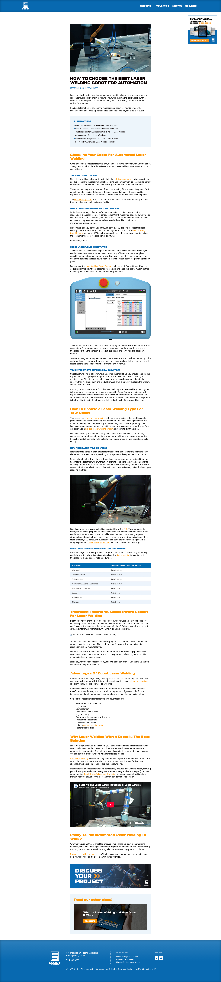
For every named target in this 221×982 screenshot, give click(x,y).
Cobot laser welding (79, 758)
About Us (177, 6)
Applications (163, 6)
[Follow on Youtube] (161, 958)
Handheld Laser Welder (125, 959)
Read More (90, 921)
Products (145, 6)
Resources (191, 6)
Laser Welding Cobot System (99, 266)
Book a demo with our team (82, 854)
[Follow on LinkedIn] (156, 958)
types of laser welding (95, 418)
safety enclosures (122, 179)
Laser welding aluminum (99, 542)
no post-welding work (93, 725)
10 (119, 924)
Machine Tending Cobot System (128, 962)
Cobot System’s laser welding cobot (99, 774)
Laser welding (123, 555)
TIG (125, 529)
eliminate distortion (139, 681)
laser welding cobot (83, 199)
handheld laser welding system (99, 429)
